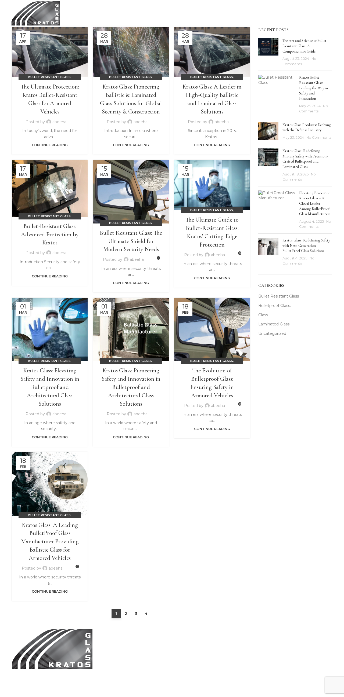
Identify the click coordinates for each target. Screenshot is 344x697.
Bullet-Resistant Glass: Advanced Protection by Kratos (50, 234)
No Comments (318, 137)
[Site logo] (35, 13)
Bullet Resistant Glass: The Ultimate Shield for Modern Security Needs (131, 241)
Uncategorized (272, 333)
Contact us (274, 664)
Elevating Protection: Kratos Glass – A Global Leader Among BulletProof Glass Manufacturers (315, 203)
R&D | (258, 664)
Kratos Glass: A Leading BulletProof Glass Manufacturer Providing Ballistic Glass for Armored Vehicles (50, 542)
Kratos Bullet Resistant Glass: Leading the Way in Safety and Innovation (313, 88)
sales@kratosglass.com (142, 653)
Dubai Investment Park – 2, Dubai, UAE (158, 664)
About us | (241, 653)
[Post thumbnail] (268, 52)
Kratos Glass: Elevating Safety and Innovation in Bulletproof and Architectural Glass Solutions (49, 387)
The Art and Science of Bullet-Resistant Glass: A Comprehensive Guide (305, 45)
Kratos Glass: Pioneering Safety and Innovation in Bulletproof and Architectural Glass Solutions (131, 387)
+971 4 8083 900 (137, 642)
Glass (263, 315)
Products (259, 653)
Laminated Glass (273, 324)
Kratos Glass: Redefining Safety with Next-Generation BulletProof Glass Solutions (306, 245)
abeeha (59, 121)
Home (237, 642)
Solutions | (241, 664)
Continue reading (50, 145)
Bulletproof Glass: (274, 305)
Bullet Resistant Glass (49, 77)
